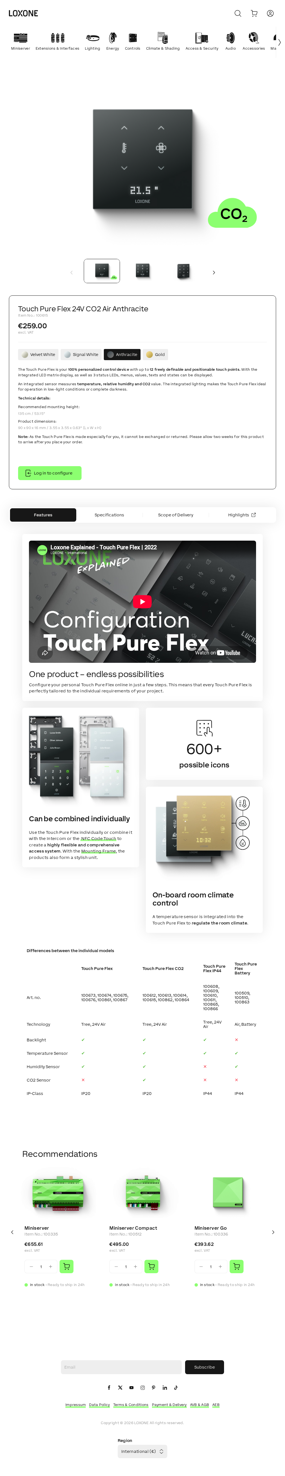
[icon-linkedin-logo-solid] (165, 1388)
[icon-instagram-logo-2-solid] (142, 1388)
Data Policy (99, 1405)
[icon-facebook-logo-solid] (109, 1388)
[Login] (270, 13)
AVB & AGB (199, 1405)
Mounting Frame (98, 851)
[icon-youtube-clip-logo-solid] (131, 1388)
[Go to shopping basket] (254, 13)
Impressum (75, 1405)
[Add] (66, 1266)
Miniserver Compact (133, 1228)
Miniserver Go (211, 1228)
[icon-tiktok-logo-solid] (176, 1388)
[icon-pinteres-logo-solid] (153, 1388)
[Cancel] (238, 13)
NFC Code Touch (98, 838)
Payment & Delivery (169, 1405)
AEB (216, 1405)
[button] (142, 165)
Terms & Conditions (131, 1405)
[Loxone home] (23, 13)
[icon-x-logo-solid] (120, 1388)
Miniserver (36, 1228)
